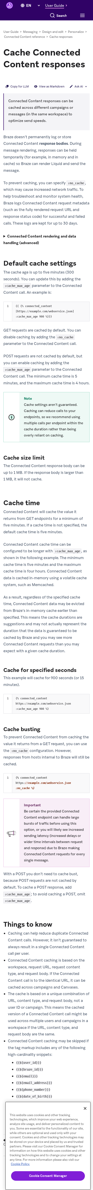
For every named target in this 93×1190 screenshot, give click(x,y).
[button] (57, 5)
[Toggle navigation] (82, 15)
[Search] (52, 15)
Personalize (76, 32)
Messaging (30, 32)
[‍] (22, 5)
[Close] (85, 1108)
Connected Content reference (24, 37)
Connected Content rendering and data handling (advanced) (39, 239)
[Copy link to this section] (8, 76)
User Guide (11, 32)
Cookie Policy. (20, 1164)
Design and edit (52, 32)
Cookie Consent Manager (48, 1176)
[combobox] (62, 15)
